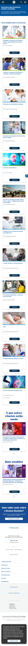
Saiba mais (14, 52)
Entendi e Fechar (14, 641)
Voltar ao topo (14, 527)
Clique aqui (11, 603)
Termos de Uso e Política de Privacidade (14, 616)
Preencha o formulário (14, 518)
